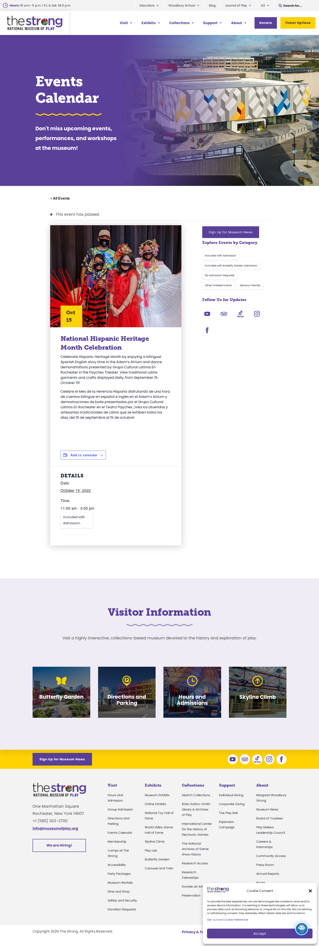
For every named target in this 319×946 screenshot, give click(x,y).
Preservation (191, 895)
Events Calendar (120, 832)
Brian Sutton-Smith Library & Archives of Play (196, 809)
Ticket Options (298, 23)
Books (260, 882)
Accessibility (117, 865)
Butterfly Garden (157, 859)
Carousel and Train (159, 868)
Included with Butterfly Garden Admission (231, 265)
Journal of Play (236, 5)
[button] (310, 891)
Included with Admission (74, 520)
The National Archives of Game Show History (195, 849)
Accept (259, 933)
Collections (179, 22)
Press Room (265, 865)
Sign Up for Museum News (231, 232)
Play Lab (151, 850)
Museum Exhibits (157, 795)
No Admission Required (219, 275)
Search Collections (196, 795)
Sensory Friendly (250, 285)
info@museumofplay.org (55, 828)
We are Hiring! (59, 845)
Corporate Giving (232, 804)
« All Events (60, 198)
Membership (117, 841)
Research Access (195, 863)
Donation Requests (122, 909)
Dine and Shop (119, 891)
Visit (124, 22)
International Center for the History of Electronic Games (197, 829)
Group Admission (120, 809)
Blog (212, 5)
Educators (147, 5)
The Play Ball (228, 813)
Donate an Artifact (195, 886)
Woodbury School (181, 5)
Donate (265, 23)
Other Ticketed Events (218, 285)
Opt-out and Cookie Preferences (227, 919)
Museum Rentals (120, 882)
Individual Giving (231, 795)
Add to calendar (84, 455)
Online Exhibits (155, 804)
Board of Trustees (269, 818)
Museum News (267, 809)
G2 (263, 5)
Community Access (271, 856)
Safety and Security (122, 900)
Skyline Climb (154, 841)
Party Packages (119, 874)
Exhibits (148, 22)
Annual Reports (267, 874)
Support (210, 22)
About (236, 22)
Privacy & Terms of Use (202, 931)
